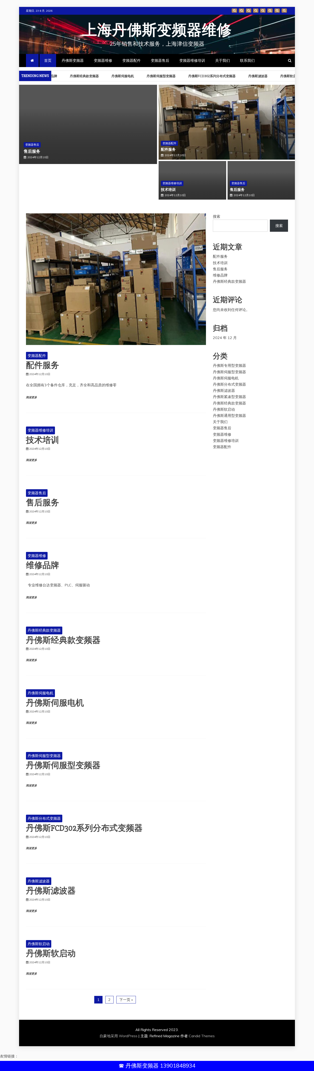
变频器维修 (248, 10)
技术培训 (168, 189)
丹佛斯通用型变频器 (229, 415)
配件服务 (168, 149)
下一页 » (126, 999)
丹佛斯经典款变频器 (73, 76)
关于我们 (277, 10)
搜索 (216, 216)
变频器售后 (262, 10)
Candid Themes (202, 1036)
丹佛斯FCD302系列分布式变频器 (201, 76)
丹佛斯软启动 (279, 76)
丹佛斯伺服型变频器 (150, 76)
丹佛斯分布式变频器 (44, 818)
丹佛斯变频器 (241, 10)
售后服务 (32, 151)
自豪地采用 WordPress (119, 1036)
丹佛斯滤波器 (247, 76)
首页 (234, 10)
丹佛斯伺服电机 (112, 76)
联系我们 (284, 10)
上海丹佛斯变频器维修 (157, 30)
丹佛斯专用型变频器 (229, 365)
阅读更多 (31, 397)
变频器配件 (255, 10)
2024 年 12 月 (225, 337)
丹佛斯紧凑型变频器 (229, 396)
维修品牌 (42, 565)
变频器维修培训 (270, 10)
